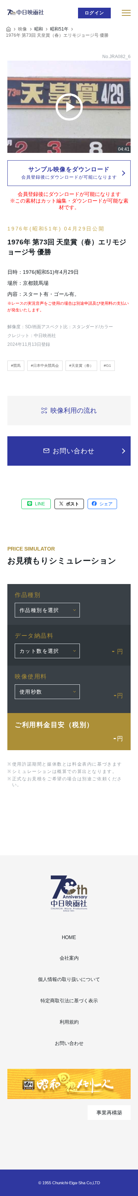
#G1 (107, 366)
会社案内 (69, 958)
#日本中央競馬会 (45, 366)
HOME (69, 937)
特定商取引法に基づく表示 (69, 1000)
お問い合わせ (69, 1043)
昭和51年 (59, 29)
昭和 (38, 29)
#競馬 (16, 366)
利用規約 (69, 1022)
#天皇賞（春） (81, 366)
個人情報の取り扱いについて (69, 979)
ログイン (94, 12)
